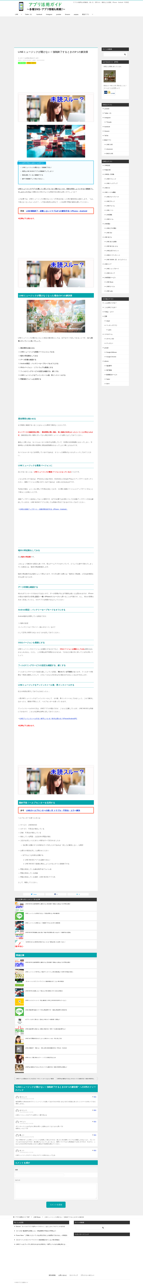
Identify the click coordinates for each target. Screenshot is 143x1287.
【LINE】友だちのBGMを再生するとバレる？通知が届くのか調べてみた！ (45, 942)
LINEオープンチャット (113, 255)
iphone (106, 361)
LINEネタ (107, 188)
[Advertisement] (71, 31)
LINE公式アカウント (112, 250)
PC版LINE (107, 170)
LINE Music (22, 63)
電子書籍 (109, 370)
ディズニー (109, 343)
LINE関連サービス (110, 277)
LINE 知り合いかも (112, 246)
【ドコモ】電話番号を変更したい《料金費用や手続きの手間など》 (36, 1231)
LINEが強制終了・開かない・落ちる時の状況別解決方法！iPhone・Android (46, 1048)
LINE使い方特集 (109, 174)
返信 (95, 1096)
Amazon (67, 14)
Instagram (49, 14)
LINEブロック (110, 201)
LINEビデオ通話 (111, 228)
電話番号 (109, 365)
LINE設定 (107, 165)
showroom (109, 149)
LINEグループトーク (112, 197)
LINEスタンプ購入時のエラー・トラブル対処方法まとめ (40, 1057)
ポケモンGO (110, 338)
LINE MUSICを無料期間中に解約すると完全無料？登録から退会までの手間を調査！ (48, 904)
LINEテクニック (111, 179)
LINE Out (109, 232)
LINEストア (107, 264)
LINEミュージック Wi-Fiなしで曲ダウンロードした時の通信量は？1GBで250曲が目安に (49, 972)
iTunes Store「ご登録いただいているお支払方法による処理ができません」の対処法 (41, 1235)
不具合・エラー (31, 63)
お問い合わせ (62, 1275)
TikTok (106, 135)
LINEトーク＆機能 (110, 192)
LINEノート (109, 210)
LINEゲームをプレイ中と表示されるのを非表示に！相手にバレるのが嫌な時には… (41, 1244)
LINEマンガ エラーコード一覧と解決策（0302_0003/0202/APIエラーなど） (46, 1000)
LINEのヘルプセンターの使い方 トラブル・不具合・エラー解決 (53, 810)
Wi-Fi (108, 383)
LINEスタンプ (110, 273)
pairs (109, 330)
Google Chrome (111, 356)
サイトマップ (74, 1275)
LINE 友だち (108, 237)
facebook (39, 14)
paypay (76, 14)
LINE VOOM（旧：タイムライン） (117, 259)
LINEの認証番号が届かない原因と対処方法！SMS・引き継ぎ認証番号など (45, 1029)
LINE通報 (109, 214)
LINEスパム (109, 219)
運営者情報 (52, 1275)
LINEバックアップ (112, 183)
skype (108, 321)
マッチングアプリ (111, 325)
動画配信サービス (111, 374)
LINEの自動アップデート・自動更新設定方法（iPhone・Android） (44, 509)
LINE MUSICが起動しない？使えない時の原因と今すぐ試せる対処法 (44, 991)
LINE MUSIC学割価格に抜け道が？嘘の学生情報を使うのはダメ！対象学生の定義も (48, 932)
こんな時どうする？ (110, 303)
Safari (108, 379)
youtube (58, 14)
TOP (22, 1217)
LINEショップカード (112, 268)
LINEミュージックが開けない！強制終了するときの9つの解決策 (42, 923)
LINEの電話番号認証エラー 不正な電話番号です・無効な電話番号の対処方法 (46, 1010)
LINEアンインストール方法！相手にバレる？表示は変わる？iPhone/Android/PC (48, 718)
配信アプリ (85, 14)
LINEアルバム (110, 206)
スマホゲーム (108, 334)
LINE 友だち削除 (111, 241)
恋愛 (105, 316)
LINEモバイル (110, 286)
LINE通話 (107, 224)
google (106, 348)
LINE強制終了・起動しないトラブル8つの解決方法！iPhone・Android (56, 211)
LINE (16, 14)
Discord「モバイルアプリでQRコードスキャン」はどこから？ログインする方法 (40, 1226)
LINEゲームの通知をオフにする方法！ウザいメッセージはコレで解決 (35, 1078)
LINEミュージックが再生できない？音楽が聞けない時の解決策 (42, 913)
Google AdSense (111, 352)
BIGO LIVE (109, 153)
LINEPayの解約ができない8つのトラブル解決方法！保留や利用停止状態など (46, 1067)
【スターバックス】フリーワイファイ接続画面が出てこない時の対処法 (44, 981)
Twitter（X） (29, 14)
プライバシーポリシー (87, 1275)
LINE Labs (109, 291)
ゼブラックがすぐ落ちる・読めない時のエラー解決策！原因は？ (42, 1019)
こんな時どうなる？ (110, 307)
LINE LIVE (109, 144)
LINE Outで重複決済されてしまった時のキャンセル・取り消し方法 (43, 1038)
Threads (108, 122)
